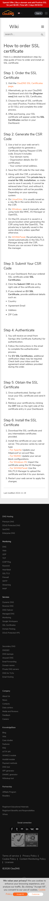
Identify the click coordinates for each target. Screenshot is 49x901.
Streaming (6, 585)
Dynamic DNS (8, 602)
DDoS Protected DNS (11, 525)
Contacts (6, 704)
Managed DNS (8, 613)
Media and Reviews (10, 711)
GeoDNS (6, 529)
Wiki (14, 27)
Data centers (7, 707)
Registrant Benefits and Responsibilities (18, 810)
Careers (5, 719)
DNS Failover (7, 610)
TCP (4, 558)
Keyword (6, 565)
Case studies (7, 740)
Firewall (5, 577)
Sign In (38, 13)
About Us (6, 696)
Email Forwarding (9, 661)
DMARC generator (9, 774)
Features (6, 744)
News (4, 700)
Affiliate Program (9, 792)
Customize (35, 894)
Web (4, 550)
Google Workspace (10, 621)
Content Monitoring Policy (33, 858)
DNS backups (7, 654)
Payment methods (9, 763)
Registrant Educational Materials (15, 807)
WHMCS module (9, 755)
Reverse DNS (7, 606)
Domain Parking (8, 629)
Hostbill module (8, 759)
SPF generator (8, 771)
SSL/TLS (6, 573)
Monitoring (6, 541)
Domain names (8, 665)
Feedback (6, 715)
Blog (4, 732)
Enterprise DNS (8, 533)
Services (5, 597)
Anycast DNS (7, 658)
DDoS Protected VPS (11, 633)
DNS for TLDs (8, 673)
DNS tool (6, 767)
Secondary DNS (8, 646)
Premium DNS (8, 521)
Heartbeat (6, 569)
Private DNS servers (10, 669)
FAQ (4, 748)
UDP (4, 554)
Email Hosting (7, 677)
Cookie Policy (9, 858)
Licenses (9, 862)
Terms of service (10, 855)
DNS (4, 547)
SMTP (4, 581)
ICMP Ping (6, 562)
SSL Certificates (9, 625)
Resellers (6, 796)
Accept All (20, 894)
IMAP (4, 588)
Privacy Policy (30, 855)
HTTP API (6, 751)
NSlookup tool (8, 778)
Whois (5, 814)
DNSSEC (6, 650)
